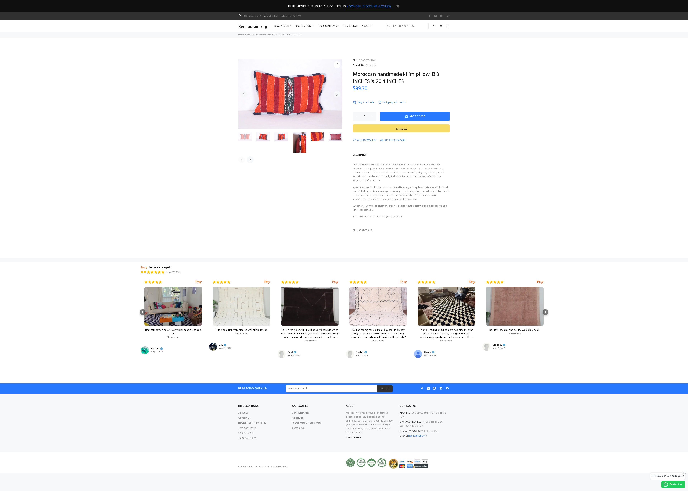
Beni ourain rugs (300, 413)
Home (241, 35)
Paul (290, 352)
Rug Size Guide (366, 102)
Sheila (427, 352)
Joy (221, 345)
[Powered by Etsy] (198, 282)
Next (337, 94)
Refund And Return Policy (252, 423)
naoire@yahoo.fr (417, 436)
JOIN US (384, 389)
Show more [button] (173, 337)
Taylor (360, 352)
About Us (243, 413)
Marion (155, 348)
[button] (142, 312)
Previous (243, 94)
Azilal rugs (297, 418)
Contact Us (244, 418)
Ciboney (497, 345)
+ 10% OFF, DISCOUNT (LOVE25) (369, 6)
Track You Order (247, 438)
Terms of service (247, 428)
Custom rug (298, 428)
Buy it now (401, 129)
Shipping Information (395, 102)
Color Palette (245, 433)
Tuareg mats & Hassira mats (306, 423)
